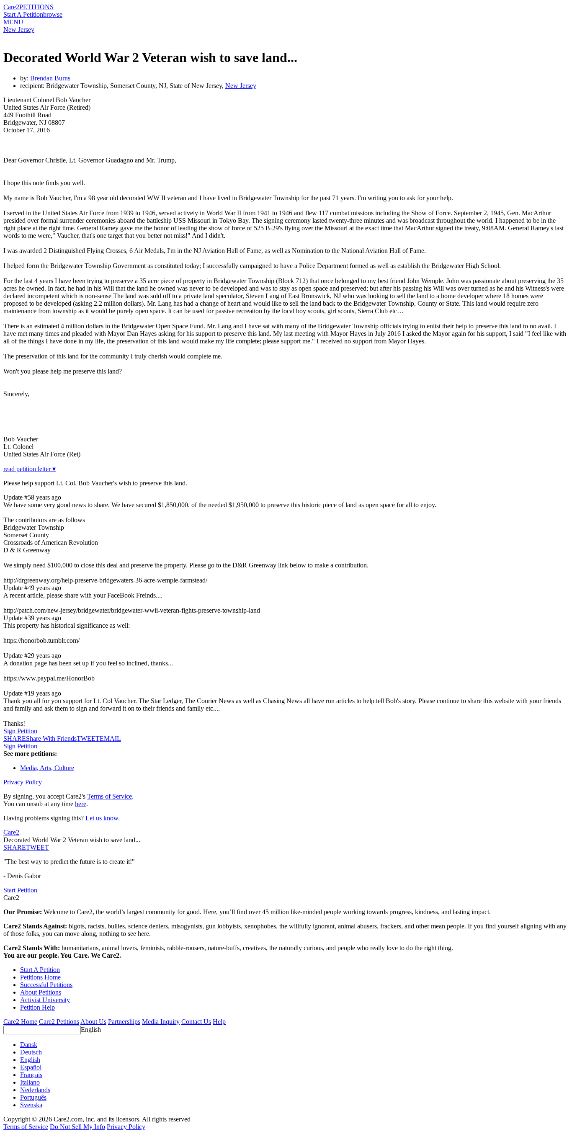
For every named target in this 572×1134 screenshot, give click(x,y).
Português (33, 1097)
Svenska (31, 1104)
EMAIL (110, 738)
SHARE (14, 847)
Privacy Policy (22, 782)
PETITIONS (36, 6)
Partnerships (124, 1021)
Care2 (11, 6)
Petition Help (37, 1007)
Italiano (30, 1082)
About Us (93, 1021)
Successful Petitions (46, 984)
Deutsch (31, 1052)
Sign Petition (20, 731)
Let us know (101, 818)
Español (30, 1067)
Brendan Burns (50, 78)
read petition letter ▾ (29, 468)
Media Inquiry (161, 1021)
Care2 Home (20, 1021)
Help (219, 1021)
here (80, 803)
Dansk (28, 1044)
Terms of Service (109, 796)
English (91, 1029)
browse (52, 14)
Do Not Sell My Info (77, 1126)
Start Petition (20, 890)
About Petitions (40, 992)
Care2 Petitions (59, 1021)
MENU (13, 22)
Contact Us (196, 1021)
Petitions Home (40, 977)
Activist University (45, 999)
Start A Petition (23, 14)
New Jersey (18, 29)
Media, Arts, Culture (47, 767)
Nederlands (35, 1089)
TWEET (88, 738)
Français (31, 1074)
